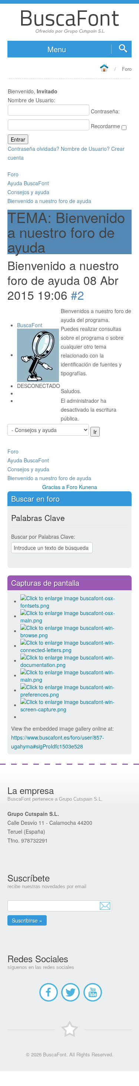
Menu (56, 49)
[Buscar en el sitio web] (121, 49)
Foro (13, 174)
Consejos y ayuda (28, 192)
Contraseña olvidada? (33, 148)
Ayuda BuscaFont (28, 183)
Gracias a (53, 487)
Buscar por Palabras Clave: (43, 536)
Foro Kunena (81, 487)
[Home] (104, 68)
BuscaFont (29, 325)
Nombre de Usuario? (85, 148)
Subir (69, 1078)
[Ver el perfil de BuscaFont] (38, 354)
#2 (77, 294)
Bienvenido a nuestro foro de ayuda (49, 201)
